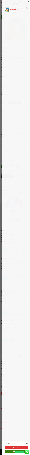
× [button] (26, 8)
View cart (16, 447)
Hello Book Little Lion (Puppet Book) (16, 8)
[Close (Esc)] (28, 1)
